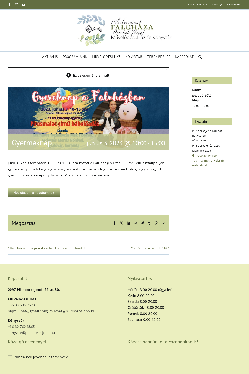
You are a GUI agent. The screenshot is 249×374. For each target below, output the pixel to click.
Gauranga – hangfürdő (149, 247)
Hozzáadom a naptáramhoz (33, 193)
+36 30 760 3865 (21, 326)
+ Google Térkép (206, 155)
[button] (200, 56)
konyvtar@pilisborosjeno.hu (31, 332)
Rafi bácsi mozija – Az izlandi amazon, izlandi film (49, 247)
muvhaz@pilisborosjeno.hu (226, 4)
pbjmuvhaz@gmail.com (27, 311)
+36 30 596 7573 (197, 4)
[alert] (64, 357)
